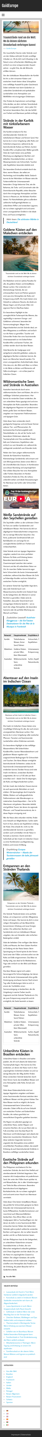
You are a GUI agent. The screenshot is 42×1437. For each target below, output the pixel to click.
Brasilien (9, 1374)
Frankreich (10, 1379)
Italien (8, 1382)
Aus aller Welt (10, 1276)
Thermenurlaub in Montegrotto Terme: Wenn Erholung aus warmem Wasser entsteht (20, 1326)
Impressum (15, 1434)
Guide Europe (11, 48)
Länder (9, 1385)
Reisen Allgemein (13, 1394)
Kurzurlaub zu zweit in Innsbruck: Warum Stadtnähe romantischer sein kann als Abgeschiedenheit (20, 1300)
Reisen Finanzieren (13, 1396)
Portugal (9, 1391)
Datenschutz (26, 1434)
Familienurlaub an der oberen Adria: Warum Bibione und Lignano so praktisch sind (19, 1354)
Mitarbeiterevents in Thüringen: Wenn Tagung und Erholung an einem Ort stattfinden (20, 1346)
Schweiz (9, 1399)
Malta (8, 1388)
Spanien (9, 1402)
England (9, 1377)
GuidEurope (10, 5)
